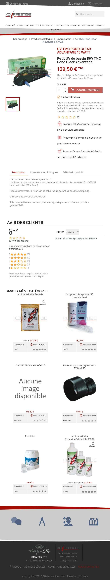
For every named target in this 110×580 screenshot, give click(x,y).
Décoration (88, 25)
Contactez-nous (17, 3)
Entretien (75, 25)
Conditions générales (62, 566)
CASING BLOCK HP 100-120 (30, 365)
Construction (61, 25)
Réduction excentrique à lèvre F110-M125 (79, 367)
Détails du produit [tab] (73, 172)
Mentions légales (35, 566)
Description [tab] (18, 172)
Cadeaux (100, 25)
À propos (15, 566)
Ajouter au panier (85, 89)
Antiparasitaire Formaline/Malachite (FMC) (80, 438)
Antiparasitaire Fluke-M (30, 294)
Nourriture (22, 25)
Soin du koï (35, 25)
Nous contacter (88, 566)
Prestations (55, 29)
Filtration (47, 25)
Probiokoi (30, 436)
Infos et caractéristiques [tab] (44, 172)
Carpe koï (10, 25)
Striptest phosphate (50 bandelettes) (79, 296)
